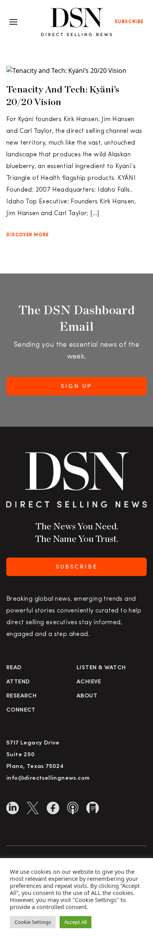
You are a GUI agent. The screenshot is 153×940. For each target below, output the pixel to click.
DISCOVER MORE (27, 235)
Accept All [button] (75, 922)
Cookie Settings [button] (33, 922)
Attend (18, 682)
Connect (21, 710)
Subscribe (129, 22)
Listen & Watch (101, 668)
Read (14, 668)
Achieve (88, 682)
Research (21, 696)
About (86, 696)
